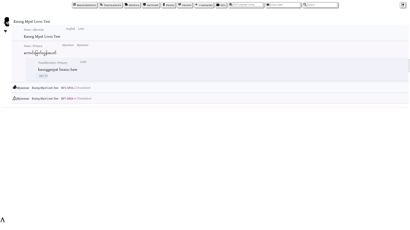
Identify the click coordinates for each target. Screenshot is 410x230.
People (170, 5)
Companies (206, 5)
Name (34, 29)
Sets (223, 5)
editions (134, 5)
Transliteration (52, 62)
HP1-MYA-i (68, 87)
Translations (112, 5)
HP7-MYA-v (68, 98)
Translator (83, 87)
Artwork (153, 5)
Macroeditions (86, 5)
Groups (187, 5)
